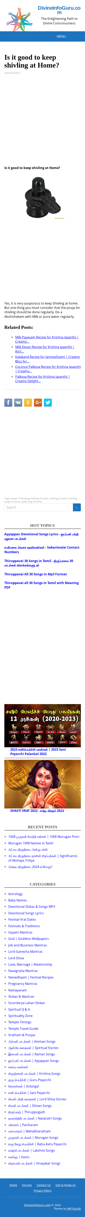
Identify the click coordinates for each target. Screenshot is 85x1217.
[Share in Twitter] (48, 403)
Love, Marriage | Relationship (30, 964)
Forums (27, 1185)
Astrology (15, 894)
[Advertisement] (42, 123)
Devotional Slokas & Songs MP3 (31, 906)
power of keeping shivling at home (29, 498)
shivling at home (59, 498)
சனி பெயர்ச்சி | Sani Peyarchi (29, 1093)
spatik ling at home (31, 501)
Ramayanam (17, 990)
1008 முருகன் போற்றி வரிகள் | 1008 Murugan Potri (43, 836)
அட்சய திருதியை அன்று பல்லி (28, 849)
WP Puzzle (74, 1208)
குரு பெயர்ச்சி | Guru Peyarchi (29, 1080)
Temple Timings (19, 1022)
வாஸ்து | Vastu (18, 1157)
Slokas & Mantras (21, 996)
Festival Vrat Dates (22, 919)
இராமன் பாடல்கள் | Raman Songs (31, 1054)
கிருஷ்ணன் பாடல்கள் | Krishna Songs (34, 1073)
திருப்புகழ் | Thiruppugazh (26, 1112)
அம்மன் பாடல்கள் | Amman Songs (32, 1041)
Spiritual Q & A (12, 72)
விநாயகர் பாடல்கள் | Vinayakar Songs (34, 1163)
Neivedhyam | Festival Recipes (31, 977)
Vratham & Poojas (21, 1035)
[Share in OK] (28, 403)
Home (13, 1185)
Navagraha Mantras (23, 971)
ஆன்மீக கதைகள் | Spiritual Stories (33, 1048)
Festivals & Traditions (24, 926)
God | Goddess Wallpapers (28, 938)
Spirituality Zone (20, 1016)
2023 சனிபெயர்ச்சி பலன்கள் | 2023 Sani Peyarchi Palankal (38, 751)
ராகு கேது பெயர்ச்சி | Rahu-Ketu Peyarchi (37, 1144)
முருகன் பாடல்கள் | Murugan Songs (33, 1137)
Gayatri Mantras (20, 932)
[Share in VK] (18, 403)
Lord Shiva (16, 958)
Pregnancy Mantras (22, 983)
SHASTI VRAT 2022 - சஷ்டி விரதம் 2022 (37, 810)
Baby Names (17, 900)
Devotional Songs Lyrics (26, 913)
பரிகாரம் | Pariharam (23, 1125)
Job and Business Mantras (27, 945)
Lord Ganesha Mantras (25, 951)
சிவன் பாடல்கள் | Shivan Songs (30, 1105)
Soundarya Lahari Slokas (26, 1003)
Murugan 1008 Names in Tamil (30, 843)
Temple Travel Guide (23, 1028)
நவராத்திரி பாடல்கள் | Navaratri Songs (35, 1118)
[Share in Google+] (38, 403)
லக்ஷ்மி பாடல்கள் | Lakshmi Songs (31, 1150)
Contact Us (44, 1185)
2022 (43, 754)
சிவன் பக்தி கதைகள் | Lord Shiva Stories (37, 1099)
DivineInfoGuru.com (59, 10)
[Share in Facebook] (8, 403)
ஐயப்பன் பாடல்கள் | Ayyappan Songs (33, 1061)
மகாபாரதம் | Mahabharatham (29, 1131)
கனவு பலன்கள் (18, 1067)
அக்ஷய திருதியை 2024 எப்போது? (30, 867)
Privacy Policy (42, 1190)
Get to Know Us (66, 1185)
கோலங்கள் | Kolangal (23, 1086)
